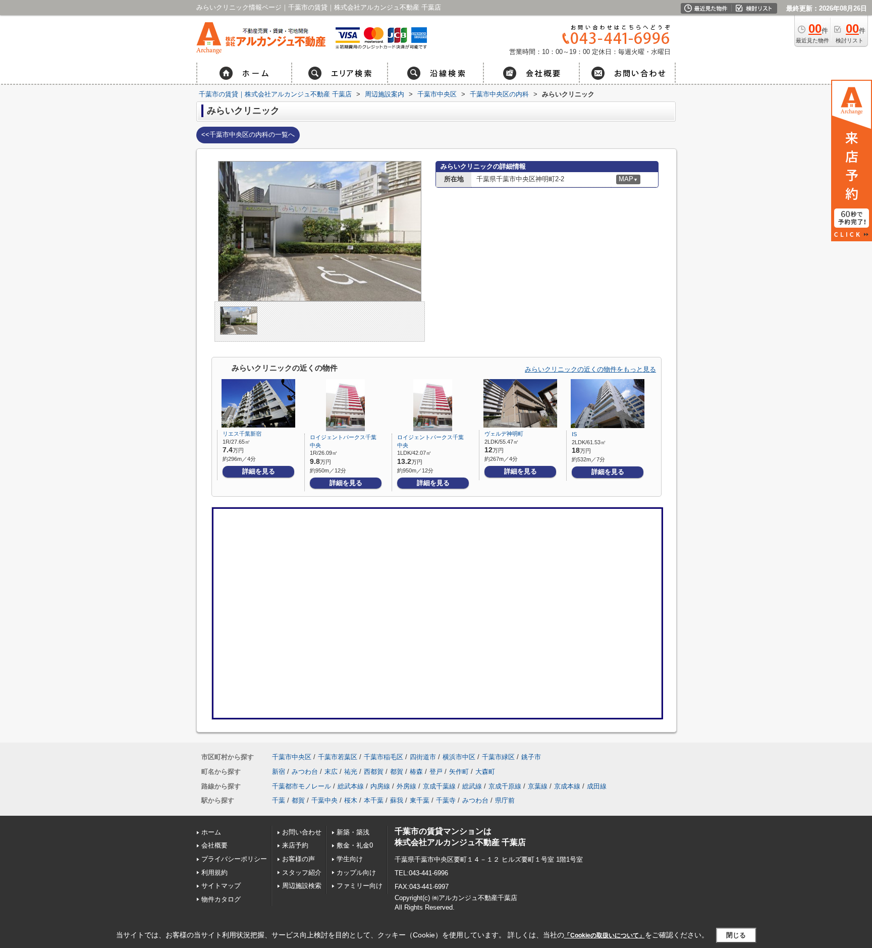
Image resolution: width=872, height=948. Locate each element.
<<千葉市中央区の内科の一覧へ (248, 134)
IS (574, 434)
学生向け (350, 859)
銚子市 (531, 757)
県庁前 (505, 800)
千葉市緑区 (498, 757)
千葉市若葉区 (337, 757)
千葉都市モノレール (301, 786)
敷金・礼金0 (355, 845)
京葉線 (538, 786)
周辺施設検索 (301, 885)
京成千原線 (504, 786)
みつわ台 (305, 771)
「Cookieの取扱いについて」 (604, 935)
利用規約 (214, 872)
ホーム (211, 832)
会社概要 (214, 845)
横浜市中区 (459, 757)
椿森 (416, 771)
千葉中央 (324, 800)
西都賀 (374, 771)
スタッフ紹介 (301, 872)
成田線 (597, 786)
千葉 (278, 800)
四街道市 (423, 757)
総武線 (472, 786)
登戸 (436, 771)
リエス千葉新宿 (242, 434)
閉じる (736, 935)
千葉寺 (446, 800)
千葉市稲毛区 (383, 757)
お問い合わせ (301, 832)
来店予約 (295, 845)
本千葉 (374, 800)
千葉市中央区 (291, 757)
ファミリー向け (360, 885)
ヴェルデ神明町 (503, 434)
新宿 (278, 771)
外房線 (406, 786)
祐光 (350, 771)
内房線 (380, 786)
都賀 (396, 771)
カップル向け (356, 872)
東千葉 (419, 800)
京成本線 (567, 786)
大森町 (485, 771)
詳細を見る (258, 471)
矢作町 (459, 771)
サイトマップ (221, 885)
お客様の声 (298, 859)
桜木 (350, 800)
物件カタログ (221, 899)
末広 (331, 771)
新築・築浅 (353, 832)
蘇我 (396, 800)
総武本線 (351, 786)
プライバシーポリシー (234, 859)
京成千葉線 (439, 786)
